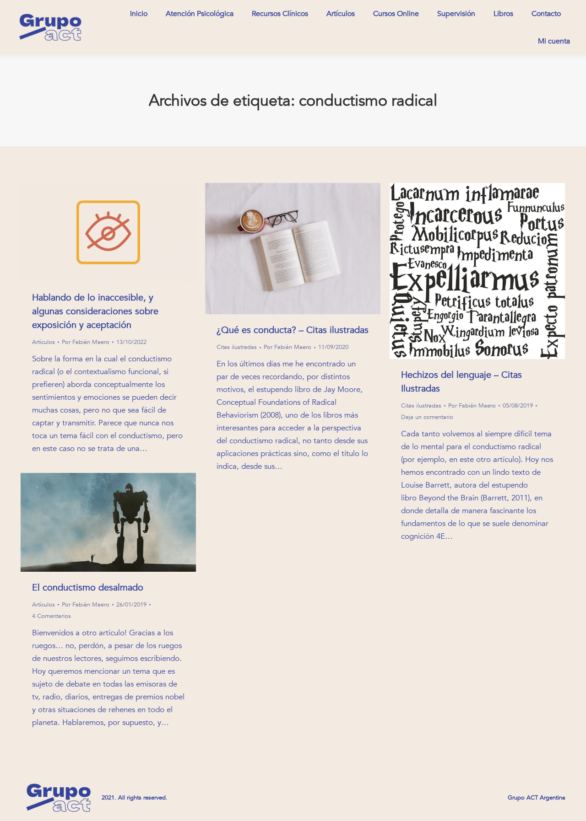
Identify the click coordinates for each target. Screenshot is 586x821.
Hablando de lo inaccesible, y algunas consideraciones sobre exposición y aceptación (95, 311)
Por (85, 342)
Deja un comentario (427, 417)
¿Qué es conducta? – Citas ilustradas (293, 330)
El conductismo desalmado (87, 587)
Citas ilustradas (237, 347)
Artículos (43, 342)
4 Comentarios (51, 616)
